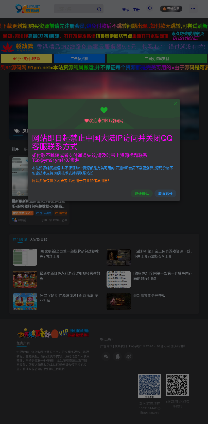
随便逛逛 (142, 193)
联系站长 (165, 193)
